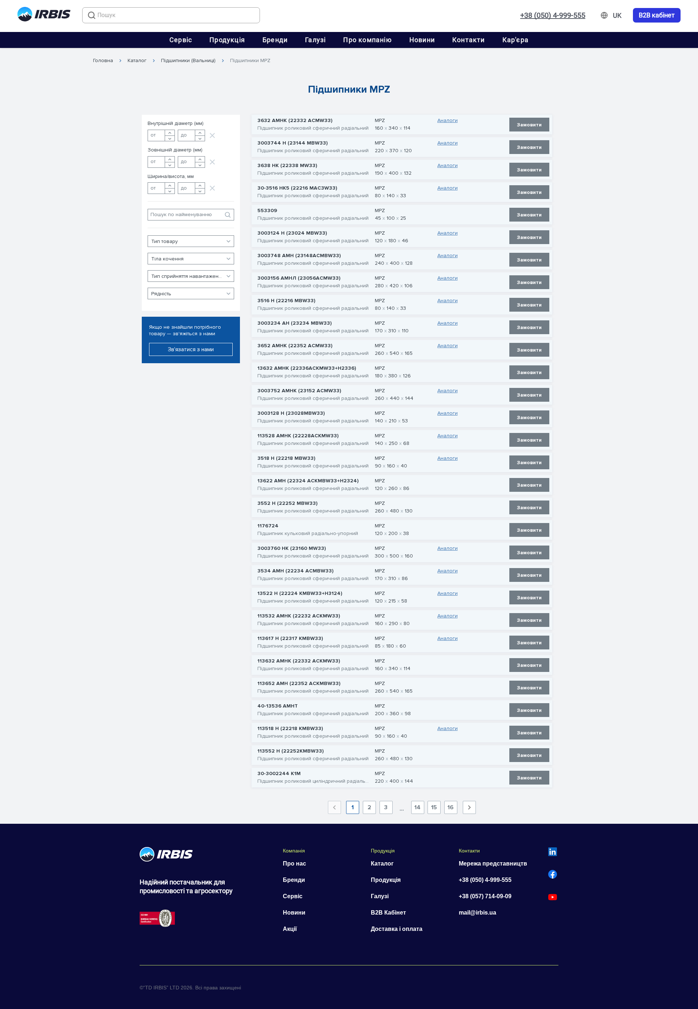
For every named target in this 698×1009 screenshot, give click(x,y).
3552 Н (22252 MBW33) (287, 503)
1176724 (267, 526)
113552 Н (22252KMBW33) (290, 751)
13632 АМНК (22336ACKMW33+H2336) (306, 368)
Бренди (275, 40)
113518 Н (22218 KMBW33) (290, 729)
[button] (191, 241)
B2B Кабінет (388, 912)
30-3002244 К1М (279, 774)
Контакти (468, 40)
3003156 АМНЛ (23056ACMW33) (298, 278)
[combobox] (171, 15)
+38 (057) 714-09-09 (485, 896)
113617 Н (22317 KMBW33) (290, 638)
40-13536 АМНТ (277, 706)
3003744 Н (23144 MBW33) (292, 143)
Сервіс (180, 40)
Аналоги (447, 120)
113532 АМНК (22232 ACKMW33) (298, 616)
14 (417, 807)
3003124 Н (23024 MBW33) (292, 233)
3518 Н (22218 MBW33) (286, 458)
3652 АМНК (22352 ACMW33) (294, 346)
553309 (267, 211)
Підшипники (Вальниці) (188, 61)
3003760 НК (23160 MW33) (291, 548)
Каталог (137, 61)
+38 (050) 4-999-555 (552, 15)
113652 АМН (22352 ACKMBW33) (298, 683)
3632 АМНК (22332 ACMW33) (294, 120)
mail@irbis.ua (477, 912)
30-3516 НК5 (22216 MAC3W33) (297, 188)
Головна (103, 61)
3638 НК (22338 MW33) (287, 166)
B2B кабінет (657, 15)
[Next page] (469, 807)
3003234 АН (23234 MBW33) (294, 323)
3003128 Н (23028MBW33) (291, 413)
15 (434, 807)
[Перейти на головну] (44, 15)
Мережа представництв (493, 863)
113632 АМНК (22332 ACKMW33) (298, 661)
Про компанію (367, 40)
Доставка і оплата (396, 929)
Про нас (294, 863)
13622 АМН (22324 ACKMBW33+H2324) (307, 481)
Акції (290, 929)
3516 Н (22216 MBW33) (286, 301)
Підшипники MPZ (250, 61)
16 (451, 807)
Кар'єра (515, 40)
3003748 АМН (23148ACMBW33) (299, 256)
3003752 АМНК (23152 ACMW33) (299, 391)
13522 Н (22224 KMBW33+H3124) (299, 593)
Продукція (227, 40)
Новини (422, 40)
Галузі (315, 40)
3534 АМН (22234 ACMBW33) (295, 571)
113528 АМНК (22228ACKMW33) (297, 436)
